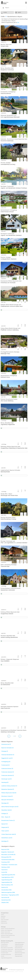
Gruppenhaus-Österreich (7, 949)
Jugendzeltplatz (19, 946)
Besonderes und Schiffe (7, 947)
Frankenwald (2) (5, 765)
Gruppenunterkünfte (6, 954)
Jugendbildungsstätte (6, 957)
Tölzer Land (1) (5, 831)
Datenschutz (4, 923)
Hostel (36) (4, 872)
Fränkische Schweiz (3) (7, 768)
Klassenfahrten (18, 947)
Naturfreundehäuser (20, 949)
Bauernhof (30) (5, 849)
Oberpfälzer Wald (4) (6, 810)
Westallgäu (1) (4, 841)
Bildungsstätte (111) (6, 857)
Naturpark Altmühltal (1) (7, 799)
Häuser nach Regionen (6, 930)
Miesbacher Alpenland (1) (7, 789)
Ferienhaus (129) (5, 862)
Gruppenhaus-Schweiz (6, 951)
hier (18, 22)
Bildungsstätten (5, 942)
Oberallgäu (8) (5, 803)
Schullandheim (18, 951)
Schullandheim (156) (6, 890)
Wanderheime (4, 946)
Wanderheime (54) (5, 900)
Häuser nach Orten (5, 932)
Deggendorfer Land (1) (6, 758)
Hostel (2, 956)
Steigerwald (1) (5, 827)
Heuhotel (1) (4, 869)
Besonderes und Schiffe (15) (8, 854)
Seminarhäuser (18, 954)
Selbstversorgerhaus (20, 952)
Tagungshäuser (18, 956)
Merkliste (3, 916)
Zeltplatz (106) (5, 902)
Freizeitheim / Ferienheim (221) (9, 864)
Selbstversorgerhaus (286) (8, 892)
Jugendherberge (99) (6, 879)
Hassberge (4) (4, 782)
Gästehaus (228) (5, 867)
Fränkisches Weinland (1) (7, 775)
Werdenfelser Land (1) (6, 837)
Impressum (4, 921)
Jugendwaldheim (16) (6, 882)
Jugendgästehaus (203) (7, 877)
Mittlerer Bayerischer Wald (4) (8, 792)
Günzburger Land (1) (6, 779)
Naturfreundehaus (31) (7, 885)
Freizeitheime (4, 944)
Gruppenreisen (4, 952)
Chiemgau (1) (4, 751)
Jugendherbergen (19, 944)
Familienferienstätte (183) (7, 859)
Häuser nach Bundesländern (8, 928)
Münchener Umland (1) (7, 796)
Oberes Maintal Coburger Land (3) (9, 806)
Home (2, 914)
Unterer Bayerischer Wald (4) (8, 834)
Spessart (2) (4, 824)
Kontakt (3, 917)
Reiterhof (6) (4, 887)
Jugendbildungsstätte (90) (8, 874)
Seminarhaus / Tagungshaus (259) (10, 895)
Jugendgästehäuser (20, 942)
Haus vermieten (5, 919)
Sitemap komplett (5, 937)
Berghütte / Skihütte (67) (7, 852)
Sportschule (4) (5, 897)
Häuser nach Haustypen (7, 933)
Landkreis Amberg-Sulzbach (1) (9, 786)
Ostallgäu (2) (4, 813)
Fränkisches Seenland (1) (7, 772)
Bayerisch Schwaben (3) (7, 747)
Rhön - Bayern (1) (5, 817)
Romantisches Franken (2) (8, 820)
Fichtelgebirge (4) (5, 761)
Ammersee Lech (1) (6, 744)
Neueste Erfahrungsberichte (8, 935)
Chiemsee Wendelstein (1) (7, 754)
